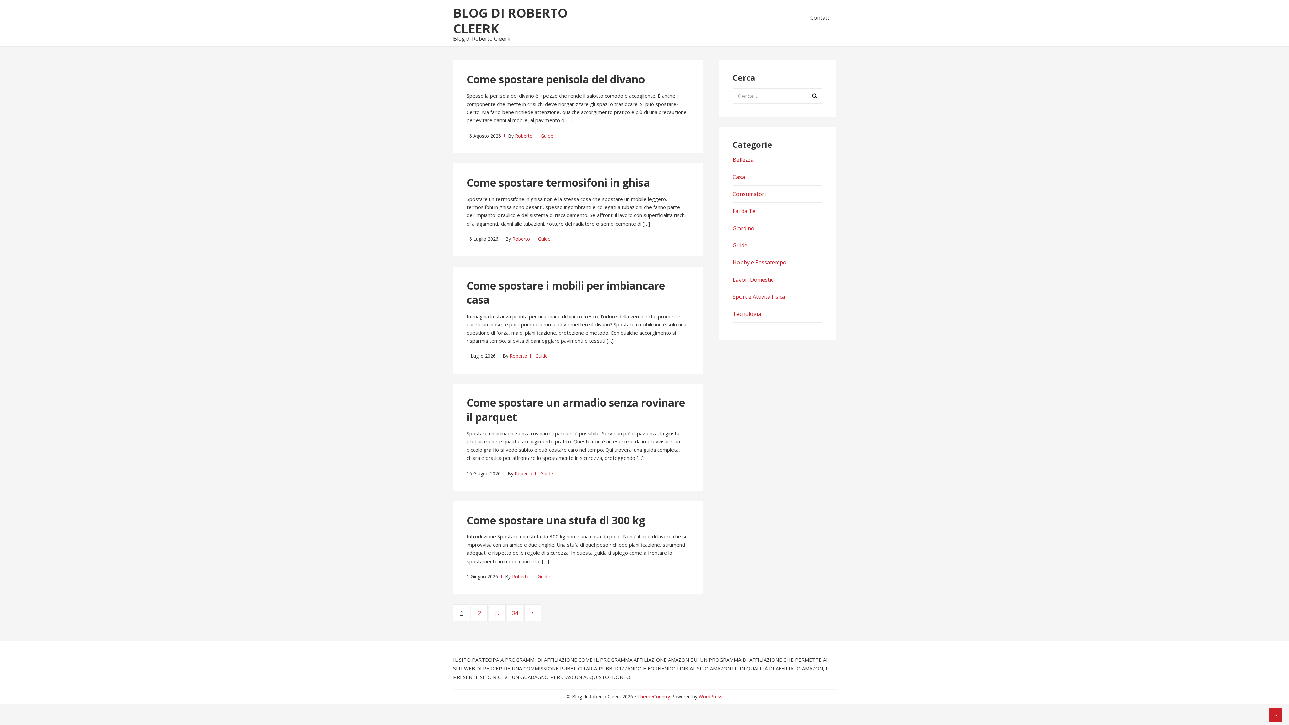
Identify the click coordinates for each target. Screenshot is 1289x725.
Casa (739, 177)
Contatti (820, 17)
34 (517, 613)
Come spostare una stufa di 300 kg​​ (556, 520)
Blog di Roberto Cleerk (510, 20)
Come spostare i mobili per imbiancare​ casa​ (566, 292)
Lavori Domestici (754, 279)
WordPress (710, 696)
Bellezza (743, 159)
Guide (547, 136)
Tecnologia (747, 314)
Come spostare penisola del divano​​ (556, 79)
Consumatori (749, 194)
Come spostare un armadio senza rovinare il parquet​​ (576, 409)
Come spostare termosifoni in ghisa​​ (558, 182)
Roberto (524, 136)
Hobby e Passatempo (759, 262)
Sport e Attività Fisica (759, 296)
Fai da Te (744, 211)
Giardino (743, 228)
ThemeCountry (653, 696)
